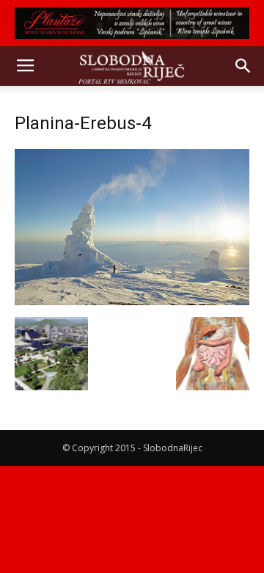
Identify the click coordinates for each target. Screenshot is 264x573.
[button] (243, 66)
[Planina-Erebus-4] (132, 301)
